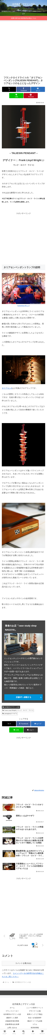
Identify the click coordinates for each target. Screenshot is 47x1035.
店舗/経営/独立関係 (12, 1021)
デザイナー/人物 (35, 1011)
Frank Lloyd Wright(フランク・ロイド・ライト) (18, 710)
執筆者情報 (35, 1028)
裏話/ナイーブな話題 (34, 1021)
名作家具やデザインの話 (11, 707)
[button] (31, 730)
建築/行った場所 (12, 1018)
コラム (34, 1024)
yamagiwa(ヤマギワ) (10, 713)
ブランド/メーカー (12, 1011)
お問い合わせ (12, 1028)
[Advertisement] (23, 48)
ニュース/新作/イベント (34, 1008)
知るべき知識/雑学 (34, 1018)
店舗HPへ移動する (23, 697)
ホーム (12, 1008)
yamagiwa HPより (23, 305)
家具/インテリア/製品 (34, 1014)
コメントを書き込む (23, 963)
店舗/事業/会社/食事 (12, 1024)
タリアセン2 (7, 388)
